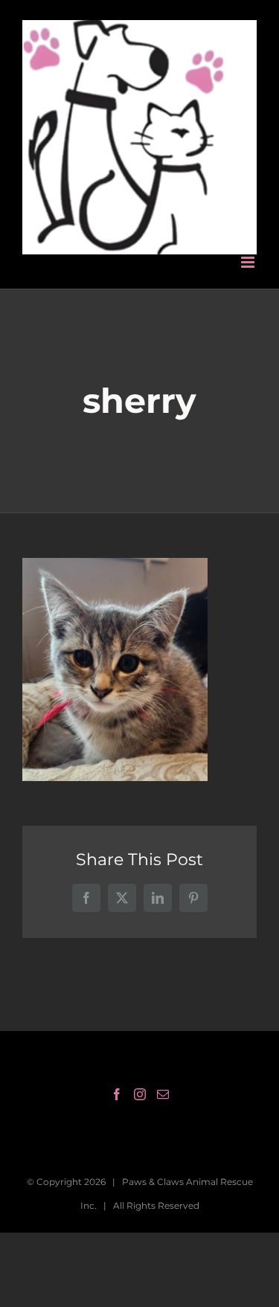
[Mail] (163, 1076)
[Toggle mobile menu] (249, 243)
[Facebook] (117, 1076)
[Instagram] (140, 1076)
